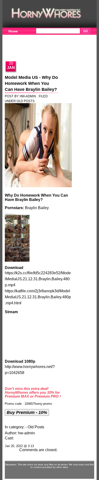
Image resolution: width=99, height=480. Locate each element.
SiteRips (15, 45)
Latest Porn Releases (51, 45)
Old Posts (26, 101)
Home (13, 31)
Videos (35, 37)
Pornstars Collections (71, 37)
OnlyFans (16, 52)
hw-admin (26, 433)
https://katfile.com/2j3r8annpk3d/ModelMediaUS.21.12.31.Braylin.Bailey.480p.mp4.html (38, 297)
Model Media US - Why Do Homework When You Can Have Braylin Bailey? (31, 83)
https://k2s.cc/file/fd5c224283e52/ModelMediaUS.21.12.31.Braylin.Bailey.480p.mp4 (38, 279)
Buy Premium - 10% (27, 412)
